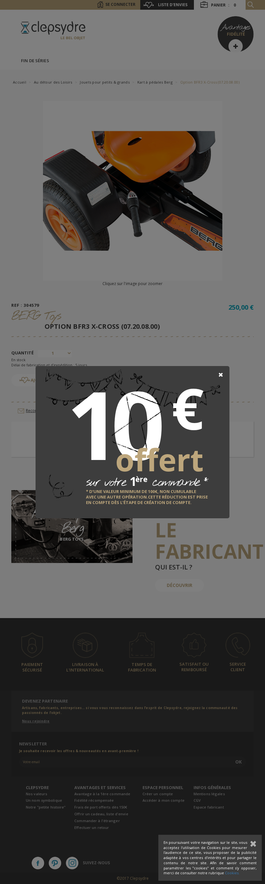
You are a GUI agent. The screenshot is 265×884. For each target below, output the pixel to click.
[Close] (220, 375)
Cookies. (232, 872)
